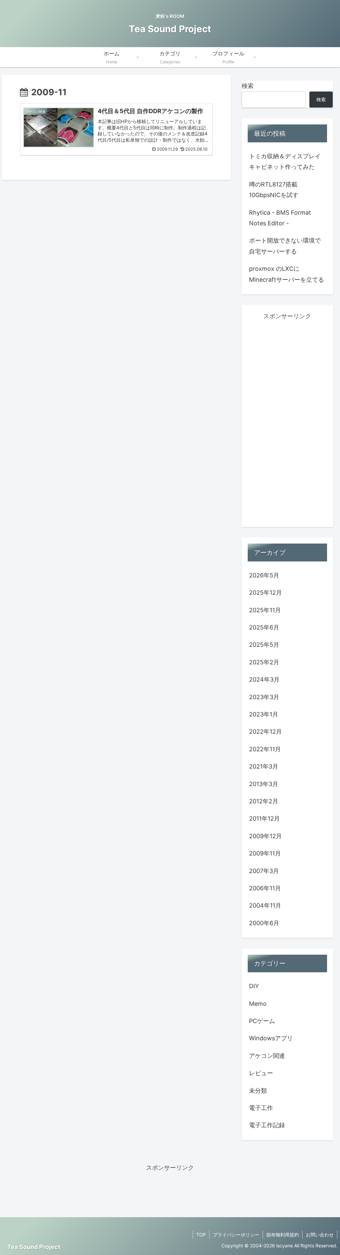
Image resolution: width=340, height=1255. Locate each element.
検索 (248, 85)
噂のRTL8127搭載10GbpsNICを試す (273, 189)
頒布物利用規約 (282, 1234)
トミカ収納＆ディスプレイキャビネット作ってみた (285, 161)
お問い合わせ (320, 1234)
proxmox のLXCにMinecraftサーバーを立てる (286, 274)
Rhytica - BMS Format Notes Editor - (280, 218)
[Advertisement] (287, 421)
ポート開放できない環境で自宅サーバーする (285, 246)
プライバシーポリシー (236, 1234)
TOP (201, 1234)
